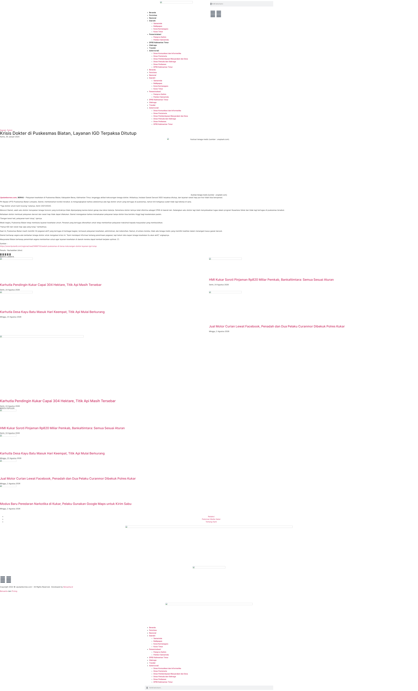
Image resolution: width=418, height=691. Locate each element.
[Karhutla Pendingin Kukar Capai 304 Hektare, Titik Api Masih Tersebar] (42, 337)
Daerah (152, 21)
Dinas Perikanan (159, 64)
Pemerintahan (155, 34)
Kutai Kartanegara (160, 29)
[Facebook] (213, 14)
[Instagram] (219, 14)
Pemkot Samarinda (161, 40)
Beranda (152, 13)
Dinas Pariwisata (160, 56)
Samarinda (157, 23)
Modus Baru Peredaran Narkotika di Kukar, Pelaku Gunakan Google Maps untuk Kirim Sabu (65, 504)
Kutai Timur (158, 32)
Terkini (9, 130)
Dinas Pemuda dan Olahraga (164, 62)
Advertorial (153, 51)
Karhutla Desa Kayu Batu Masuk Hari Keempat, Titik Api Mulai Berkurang (52, 312)
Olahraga (153, 45)
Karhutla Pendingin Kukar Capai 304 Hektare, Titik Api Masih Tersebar (51, 285)
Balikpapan (157, 26)
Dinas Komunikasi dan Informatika (167, 53)
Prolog (14, 591)
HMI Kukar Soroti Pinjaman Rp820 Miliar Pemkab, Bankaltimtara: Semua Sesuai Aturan (271, 279)
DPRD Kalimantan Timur (159, 42)
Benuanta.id (68, 587)
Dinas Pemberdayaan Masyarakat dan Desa (170, 59)
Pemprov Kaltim (159, 37)
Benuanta (4, 591)
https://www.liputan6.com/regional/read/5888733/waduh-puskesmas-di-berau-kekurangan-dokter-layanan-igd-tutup (48, 246)
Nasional (152, 18)
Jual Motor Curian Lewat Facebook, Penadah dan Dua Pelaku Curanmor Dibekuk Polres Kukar (277, 326)
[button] (1, 254)
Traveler (152, 48)
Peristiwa (153, 15)
